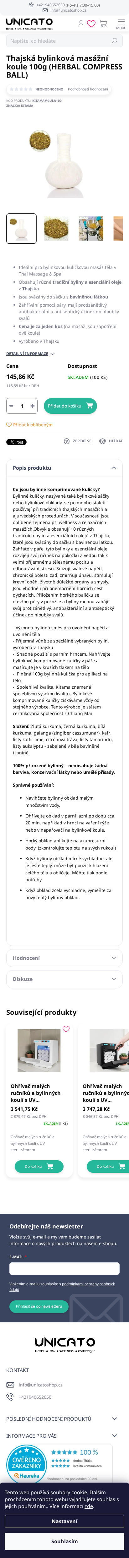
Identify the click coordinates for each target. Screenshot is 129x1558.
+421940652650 (35, 1397)
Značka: (19, 105)
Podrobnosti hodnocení (88, 89)
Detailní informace (27, 353)
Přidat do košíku (64, 406)
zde (89, 1506)
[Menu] (121, 23)
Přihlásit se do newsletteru (39, 1306)
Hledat (115, 40)
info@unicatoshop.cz (41, 1385)
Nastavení (64, 1521)
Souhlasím (64, 1541)
